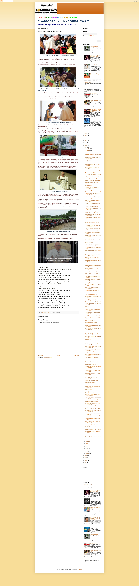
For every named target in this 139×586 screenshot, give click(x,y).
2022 (86, 138)
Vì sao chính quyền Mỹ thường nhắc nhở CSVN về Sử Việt (92, 255)
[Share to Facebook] (58, 312)
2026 (86, 132)
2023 (86, 137)
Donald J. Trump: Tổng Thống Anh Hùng (93, 180)
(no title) (86, 86)
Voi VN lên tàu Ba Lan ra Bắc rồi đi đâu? (93, 230)
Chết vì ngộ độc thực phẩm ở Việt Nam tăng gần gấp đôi (93, 152)
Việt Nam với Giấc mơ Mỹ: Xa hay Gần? (93, 244)
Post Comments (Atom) (47, 357)
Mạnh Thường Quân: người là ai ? (92, 182)
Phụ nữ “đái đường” (94, 46)
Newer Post (40, 355)
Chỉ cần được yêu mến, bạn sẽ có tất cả (93, 196)
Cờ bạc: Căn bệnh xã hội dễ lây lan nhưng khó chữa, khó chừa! (95, 110)
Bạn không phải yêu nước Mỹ (91, 322)
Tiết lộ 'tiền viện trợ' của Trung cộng (92, 357)
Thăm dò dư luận (93, 93)
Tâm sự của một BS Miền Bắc (91, 172)
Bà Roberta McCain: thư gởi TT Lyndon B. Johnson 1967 (93, 411)
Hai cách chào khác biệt (90, 382)
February (87, 453)
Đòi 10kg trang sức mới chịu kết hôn (92, 399)
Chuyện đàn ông (88, 389)
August (87, 443)
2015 (86, 457)
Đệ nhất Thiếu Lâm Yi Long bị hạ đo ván (93, 369)
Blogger (80, 569)
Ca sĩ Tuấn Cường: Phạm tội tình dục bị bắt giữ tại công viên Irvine (95, 518)
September (88, 441)
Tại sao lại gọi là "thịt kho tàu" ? (91, 206)
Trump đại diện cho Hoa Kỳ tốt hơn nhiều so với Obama (92, 188)
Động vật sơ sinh (88, 185)
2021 (86, 140)
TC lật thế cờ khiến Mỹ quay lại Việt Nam (93, 174)
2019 (86, 143)
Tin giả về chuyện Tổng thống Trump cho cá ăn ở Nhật (92, 344)
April (87, 450)
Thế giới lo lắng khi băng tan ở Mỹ (92, 290)
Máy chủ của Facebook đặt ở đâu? (92, 211)
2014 (86, 458)
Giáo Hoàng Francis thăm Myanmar (92, 183)
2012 (86, 462)
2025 (86, 133)
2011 (86, 464)
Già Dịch (87, 205)
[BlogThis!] (55, 312)
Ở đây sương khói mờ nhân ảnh (91, 364)
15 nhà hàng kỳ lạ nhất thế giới (91, 245)
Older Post (76, 355)
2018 (86, 145)
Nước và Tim (87, 339)
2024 (86, 135)
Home (58, 355)
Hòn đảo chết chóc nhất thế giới (91, 401)
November (88, 150)
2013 (86, 460)
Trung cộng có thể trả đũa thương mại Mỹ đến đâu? (95, 74)
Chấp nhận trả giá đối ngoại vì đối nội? (93, 190)
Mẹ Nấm (87, 306)
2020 (86, 142)
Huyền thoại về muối (89, 392)
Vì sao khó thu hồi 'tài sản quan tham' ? (93, 191)
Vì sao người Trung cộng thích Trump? (93, 301)
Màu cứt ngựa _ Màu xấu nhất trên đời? (95, 65)
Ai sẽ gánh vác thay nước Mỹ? (91, 294)
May (86, 448)
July (86, 445)
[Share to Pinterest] (59, 312)
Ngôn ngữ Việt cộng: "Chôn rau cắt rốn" (93, 391)
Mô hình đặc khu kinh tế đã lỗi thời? (92, 212)
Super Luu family (87, 82)
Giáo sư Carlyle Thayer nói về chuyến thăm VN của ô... (92, 422)
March (87, 451)
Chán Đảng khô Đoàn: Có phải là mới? (93, 238)
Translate (93, 35)
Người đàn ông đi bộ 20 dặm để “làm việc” (95, 499)
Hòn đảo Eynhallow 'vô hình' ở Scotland (93, 429)
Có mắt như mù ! (88, 162)
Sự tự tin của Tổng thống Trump (91, 380)
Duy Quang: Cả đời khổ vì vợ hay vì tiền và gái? (95, 56)
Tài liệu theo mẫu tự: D (88, 484)
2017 (86, 147)
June (87, 446)
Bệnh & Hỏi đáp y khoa (94, 527)
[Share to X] (56, 312)
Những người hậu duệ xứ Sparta (91, 323)
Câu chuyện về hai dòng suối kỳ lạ (92, 178)
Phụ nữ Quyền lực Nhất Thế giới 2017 (92, 408)
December (88, 148)
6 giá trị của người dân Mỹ (90, 320)
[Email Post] (51, 312)
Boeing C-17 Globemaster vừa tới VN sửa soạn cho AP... (92, 395)
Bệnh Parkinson (88, 376)
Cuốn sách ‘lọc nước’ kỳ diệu (91, 307)
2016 (86, 455)
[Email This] (54, 312)
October (87, 439)
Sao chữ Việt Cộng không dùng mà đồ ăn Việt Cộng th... (92, 378)
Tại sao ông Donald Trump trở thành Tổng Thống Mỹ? (92, 310)
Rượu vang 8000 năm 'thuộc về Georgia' (93, 250)
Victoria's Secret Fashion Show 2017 (92, 203)
